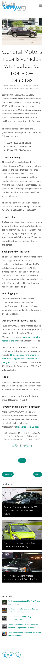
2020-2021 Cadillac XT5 (12, 433)
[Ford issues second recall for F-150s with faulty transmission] (4, 634)
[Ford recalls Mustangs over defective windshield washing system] (4, 610)
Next (37, 474)
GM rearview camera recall (13, 439)
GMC (38, 439)
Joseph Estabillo (32, 85)
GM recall (29, 439)
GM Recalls (24, 88)
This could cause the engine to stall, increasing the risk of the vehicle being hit (20, 358)
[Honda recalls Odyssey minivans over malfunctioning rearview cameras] (4, 626)
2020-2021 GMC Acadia (15, 436)
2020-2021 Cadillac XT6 (32, 433)
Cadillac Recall (32, 436)
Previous (8, 474)
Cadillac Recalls (13, 88)
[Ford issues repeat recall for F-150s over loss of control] (4, 602)
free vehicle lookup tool (27, 426)
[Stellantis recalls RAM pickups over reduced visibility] (4, 618)
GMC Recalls (34, 88)
